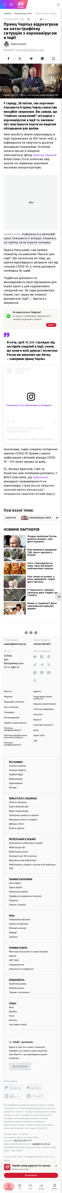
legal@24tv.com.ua (41, 1144)
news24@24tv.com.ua (15, 644)
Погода (13, 787)
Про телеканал (11, 707)
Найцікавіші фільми (19, 919)
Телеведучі (9, 712)
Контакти (37, 714)
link (35, 656)
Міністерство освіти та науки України (28, 951)
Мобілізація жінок (18, 851)
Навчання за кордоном (21, 969)
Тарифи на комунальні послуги (25, 896)
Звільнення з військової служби (26, 843)
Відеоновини (16, 779)
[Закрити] (56, 1165)
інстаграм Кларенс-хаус (30, 50)
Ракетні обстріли (18, 802)
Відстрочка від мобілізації (22, 860)
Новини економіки (20, 878)
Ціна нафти (15, 883)
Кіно (12, 915)
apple (35, 1087)
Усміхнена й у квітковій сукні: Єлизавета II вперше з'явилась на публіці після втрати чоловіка (30, 238)
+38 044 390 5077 (42, 644)
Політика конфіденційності (12, 729)
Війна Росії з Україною (23, 798)
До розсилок (20, 1066)
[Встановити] (31, 1170)
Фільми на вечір (17, 928)
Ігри (35, 741)
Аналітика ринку (17, 983)
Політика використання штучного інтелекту (15, 736)
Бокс (11, 1007)
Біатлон (13, 1020)
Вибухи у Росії (16, 824)
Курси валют (15, 887)
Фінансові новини (18, 891)
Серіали (13, 937)
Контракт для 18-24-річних (23, 856)
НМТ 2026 (14, 960)
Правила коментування (44, 704)
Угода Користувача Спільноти (42, 698)
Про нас (8, 691)
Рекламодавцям (11, 718)
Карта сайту (39, 735)
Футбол (13, 1011)
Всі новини (15, 761)
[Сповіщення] (58, 4)
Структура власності (43, 725)
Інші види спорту (18, 1024)
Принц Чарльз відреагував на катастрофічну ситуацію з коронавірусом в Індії (46, 14)
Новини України (17, 770)
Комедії (13, 932)
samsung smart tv (35, 1096)
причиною (40, 477)
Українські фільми (18, 923)
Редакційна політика (14, 702)
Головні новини (17, 766)
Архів (35, 730)
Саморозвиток (16, 964)
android (13, 1087)
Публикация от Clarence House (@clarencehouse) (32, 439)
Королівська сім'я (23, 14)
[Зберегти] (53, 58)
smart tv (13, 1096)
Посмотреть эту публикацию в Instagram (28, 405)
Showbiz (8, 14)
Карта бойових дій (18, 806)
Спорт (12, 1003)
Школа (12, 956)
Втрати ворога (16, 828)
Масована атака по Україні (23, 819)
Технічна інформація (43, 709)
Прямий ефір (16, 774)
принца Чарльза (45, 155)
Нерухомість (17, 979)
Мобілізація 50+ (17, 847)
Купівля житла (16, 988)
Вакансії (37, 720)
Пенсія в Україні (17, 904)
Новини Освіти (18, 947)
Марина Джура (18, 44)
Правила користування (15, 723)
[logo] (20, 4)
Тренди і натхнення (19, 992)
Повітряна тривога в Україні (24, 815)
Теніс (11, 1016)
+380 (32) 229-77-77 (22, 1141)
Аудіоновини (15, 783)
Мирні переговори (18, 811)
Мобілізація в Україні (22, 839)
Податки (13, 900)
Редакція (8, 697)
